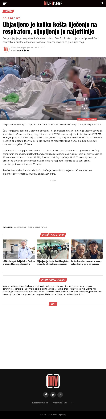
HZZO (31, 227)
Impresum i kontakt (40, 402)
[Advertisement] (53, 201)
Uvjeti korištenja (60, 402)
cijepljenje (20, 227)
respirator (41, 227)
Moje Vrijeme (23, 50)
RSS (72, 402)
